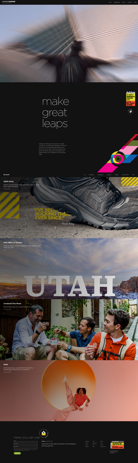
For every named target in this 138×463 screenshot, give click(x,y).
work (110, 2)
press (135, 2)
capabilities (117, 2)
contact (130, 2)
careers (101, 441)
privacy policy (103, 446)
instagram (87, 441)
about (123, 2)
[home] (8, 2)
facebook (87, 446)
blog (93, 446)
